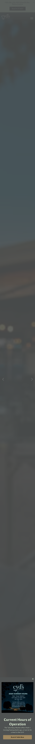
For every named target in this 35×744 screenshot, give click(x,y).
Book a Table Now (17, 737)
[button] (33, 679)
